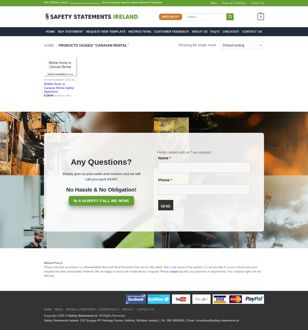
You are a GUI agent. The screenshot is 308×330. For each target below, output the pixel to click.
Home (50, 31)
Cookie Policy (108, 309)
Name (164, 158)
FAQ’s (214, 31)
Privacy (128, 309)
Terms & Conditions (234, 3)
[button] (250, 17)
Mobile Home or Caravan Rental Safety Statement (59, 87)
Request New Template (106, 31)
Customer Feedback (171, 31)
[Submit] (230, 16)
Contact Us (257, 3)
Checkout (231, 31)
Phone (165, 180)
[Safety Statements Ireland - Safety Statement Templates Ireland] (91, 16)
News (213, 3)
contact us (176, 271)
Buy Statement (70, 31)
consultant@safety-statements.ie (84, 3)
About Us (199, 31)
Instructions (139, 31)
